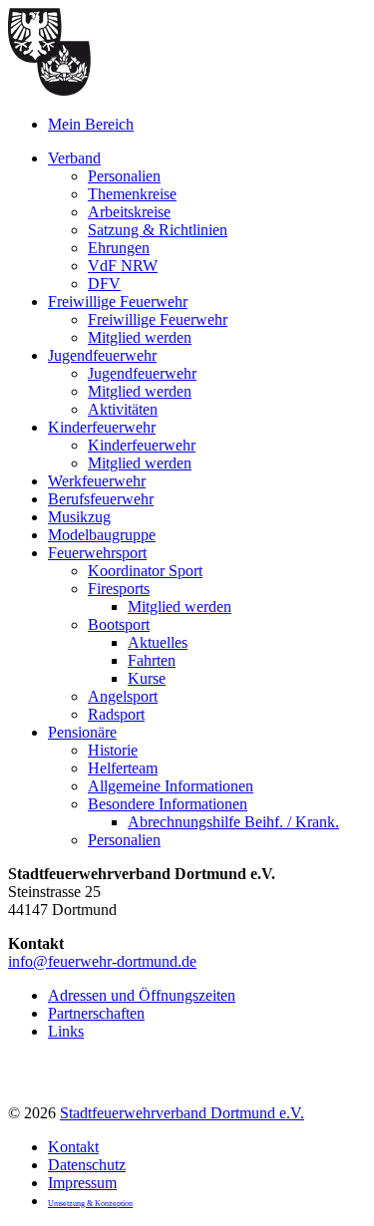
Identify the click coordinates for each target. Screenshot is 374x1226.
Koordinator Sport (145, 570)
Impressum (82, 1182)
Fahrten (152, 660)
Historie (113, 750)
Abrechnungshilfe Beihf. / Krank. (233, 821)
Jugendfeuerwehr (102, 355)
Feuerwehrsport (97, 552)
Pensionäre (82, 732)
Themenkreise (132, 193)
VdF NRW (123, 265)
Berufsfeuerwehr (101, 498)
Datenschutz (87, 1164)
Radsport (116, 714)
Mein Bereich (91, 124)
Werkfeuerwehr (97, 480)
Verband (74, 158)
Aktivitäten (123, 409)
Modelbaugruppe (102, 534)
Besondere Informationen (167, 803)
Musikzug (79, 516)
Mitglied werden (139, 337)
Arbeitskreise (129, 211)
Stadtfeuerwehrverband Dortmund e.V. (182, 1112)
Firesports (119, 588)
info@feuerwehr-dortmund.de (102, 961)
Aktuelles (157, 642)
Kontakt (73, 1146)
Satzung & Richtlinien (157, 229)
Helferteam (123, 768)
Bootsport (119, 624)
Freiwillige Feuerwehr (117, 301)
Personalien (124, 175)
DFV (104, 283)
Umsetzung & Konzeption (90, 1203)
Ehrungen (119, 247)
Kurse (147, 678)
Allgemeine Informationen (170, 785)
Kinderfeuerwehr (102, 427)
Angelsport (123, 696)
